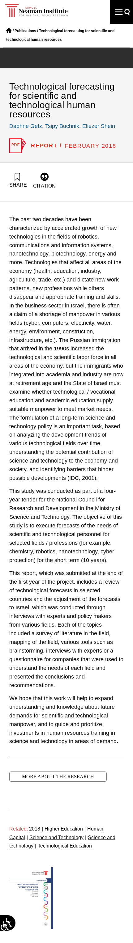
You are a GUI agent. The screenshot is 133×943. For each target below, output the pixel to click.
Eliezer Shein (98, 126)
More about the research (58, 776)
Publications (25, 31)
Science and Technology (57, 837)
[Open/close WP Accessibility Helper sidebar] (4, 926)
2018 (36, 828)
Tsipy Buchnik (62, 126)
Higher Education (65, 828)
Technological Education (65, 845)
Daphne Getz (25, 126)
